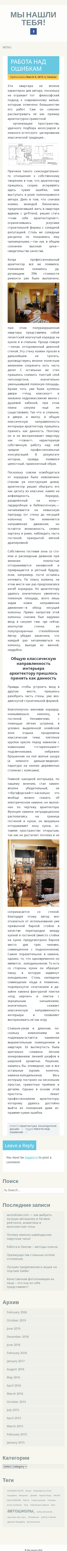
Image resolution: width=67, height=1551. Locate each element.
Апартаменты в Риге (42, 1491)
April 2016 (14, 1385)
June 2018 (13, 1345)
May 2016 (13, 1377)
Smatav (52, 76)
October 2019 (16, 1320)
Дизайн (14, 1128)
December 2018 (18, 1337)
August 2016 (15, 1369)
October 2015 (16, 1402)
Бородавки (12, 1495)
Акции (28, 1491)
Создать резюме (38, 1500)
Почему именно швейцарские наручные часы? (29, 1237)
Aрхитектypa (28, 1125)
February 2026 (17, 1312)
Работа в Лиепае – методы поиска (32, 1247)
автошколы (20, 1510)
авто (53, 1505)
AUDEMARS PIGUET (15, 1491)
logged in (31, 1157)
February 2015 (17, 1434)
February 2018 (17, 1353)
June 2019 (13, 1328)
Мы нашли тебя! (33, 18)
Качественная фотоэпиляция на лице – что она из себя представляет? (30, 1283)
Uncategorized (47, 1125)
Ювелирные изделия (39, 1505)
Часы (26, 1505)
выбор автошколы (44, 1512)
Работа (26, 1500)
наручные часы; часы (16, 1517)
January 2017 (16, 1361)
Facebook (33, 31)
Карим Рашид (45, 1495)
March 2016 (15, 1394)
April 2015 (14, 1418)
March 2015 (15, 1426)
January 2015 (16, 1442)
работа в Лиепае (48, 1517)
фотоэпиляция (33, 1522)
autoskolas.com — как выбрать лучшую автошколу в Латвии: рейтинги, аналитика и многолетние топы (29, 1220)
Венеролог (23, 1495)
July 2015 (13, 1410)
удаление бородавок (16, 1522)
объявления (33, 1517)
